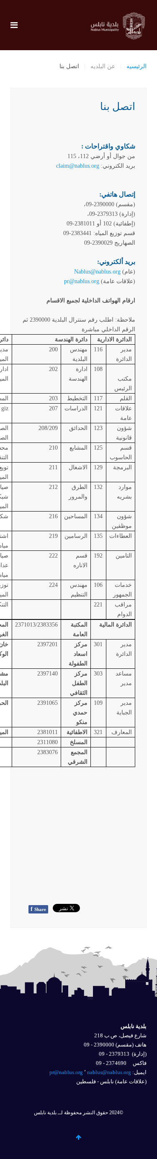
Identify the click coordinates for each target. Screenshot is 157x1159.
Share (38, 909)
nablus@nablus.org (109, 1072)
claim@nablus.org (77, 166)
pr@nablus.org (81, 281)
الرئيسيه (136, 66)
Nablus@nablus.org (97, 272)
